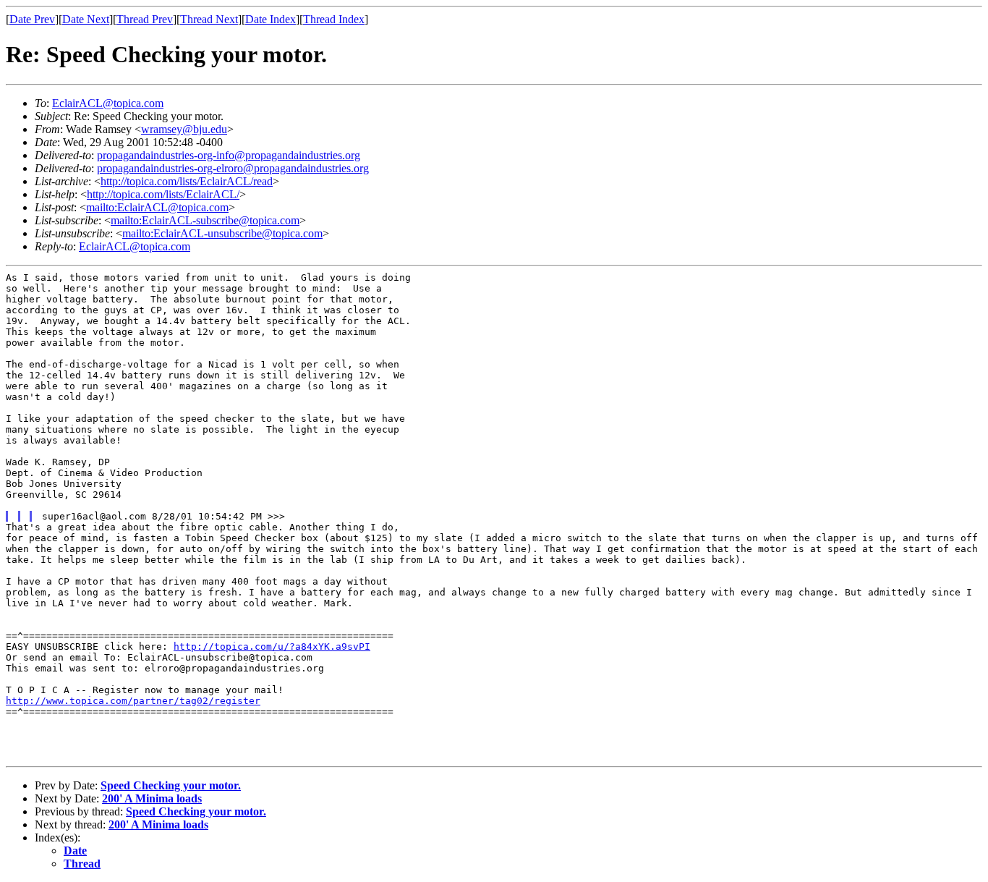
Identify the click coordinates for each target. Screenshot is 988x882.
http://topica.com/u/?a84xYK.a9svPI (272, 646)
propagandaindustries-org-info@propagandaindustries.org (228, 155)
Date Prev (32, 19)
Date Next (85, 19)
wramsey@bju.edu (184, 129)
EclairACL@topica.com (107, 103)
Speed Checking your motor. (171, 785)
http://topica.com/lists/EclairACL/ (163, 194)
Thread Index (334, 19)
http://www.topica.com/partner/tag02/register (133, 700)
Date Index (270, 19)
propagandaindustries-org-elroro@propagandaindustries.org (233, 168)
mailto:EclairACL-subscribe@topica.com (205, 220)
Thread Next (209, 19)
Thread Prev (144, 19)
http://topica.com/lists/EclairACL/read (187, 181)
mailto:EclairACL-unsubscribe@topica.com (222, 233)
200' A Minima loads (152, 798)
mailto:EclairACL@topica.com (157, 207)
